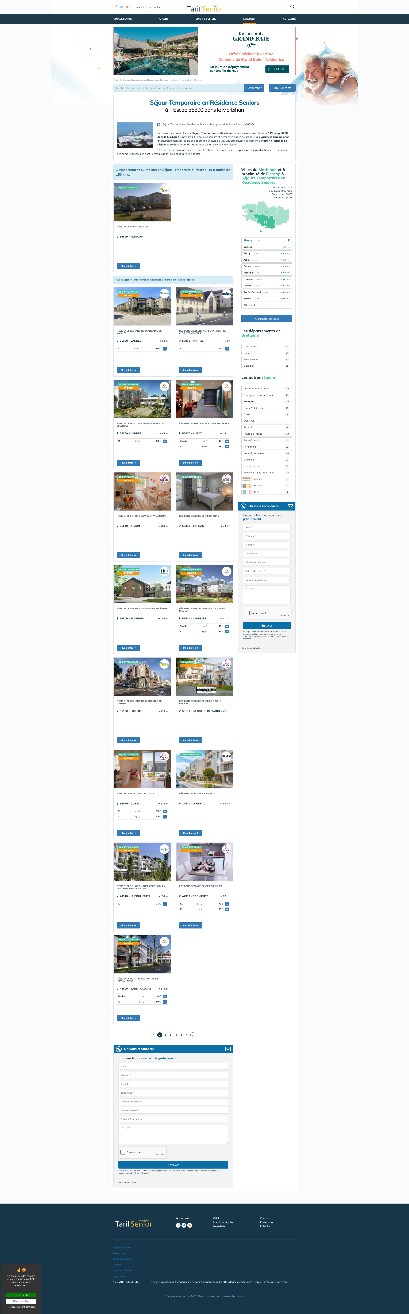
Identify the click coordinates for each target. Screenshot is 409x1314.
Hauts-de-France (266, 433)
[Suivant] (192, 1034)
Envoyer (173, 1165)
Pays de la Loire (265, 466)
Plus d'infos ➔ (128, 266)
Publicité (265, 1226)
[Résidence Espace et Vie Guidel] (142, 769)
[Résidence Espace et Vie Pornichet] (204, 862)
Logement (249, 18)
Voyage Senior (122, 18)
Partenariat (267, 1222)
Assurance (119, 1253)
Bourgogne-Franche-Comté (265, 395)
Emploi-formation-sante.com (271, 1281)
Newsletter (154, 7)
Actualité (289, 18)
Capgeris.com (209, 1281)
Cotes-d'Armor (265, 346)
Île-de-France (266, 440)
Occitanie (265, 459)
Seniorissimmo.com (162, 1281)
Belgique (271, 485)
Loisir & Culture (206, 18)
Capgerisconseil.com (187, 1281)
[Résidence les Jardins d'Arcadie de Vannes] (142, 306)
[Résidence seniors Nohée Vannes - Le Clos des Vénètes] (204, 306)
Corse (265, 414)
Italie (271, 491)
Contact (140, 7)
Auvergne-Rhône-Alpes (266, 388)
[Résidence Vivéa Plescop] (142, 202)
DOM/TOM (249, 420)
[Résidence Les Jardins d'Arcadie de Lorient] (142, 677)
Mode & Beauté (122, 1259)
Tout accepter (21, 1295)
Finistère (265, 353)
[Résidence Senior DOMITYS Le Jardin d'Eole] (204, 584)
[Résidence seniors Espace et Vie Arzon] (142, 491)
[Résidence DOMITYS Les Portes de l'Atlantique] (142, 954)
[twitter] (121, 7)
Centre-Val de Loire (265, 407)
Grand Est (265, 427)
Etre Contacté (282, 88)
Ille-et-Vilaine (265, 359)
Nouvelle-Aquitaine (266, 453)
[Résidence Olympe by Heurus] (204, 769)
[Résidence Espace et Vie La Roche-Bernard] (204, 677)
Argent (163, 18)
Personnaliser (21, 1301)
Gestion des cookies (233, 1296)
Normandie (265, 446)
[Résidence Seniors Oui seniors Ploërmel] (142, 584)
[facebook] (115, 7)
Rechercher (254, 88)
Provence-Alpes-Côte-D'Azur (266, 472)
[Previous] (153, 1034)
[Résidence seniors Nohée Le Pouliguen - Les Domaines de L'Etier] (142, 862)
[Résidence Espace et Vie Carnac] (204, 491)
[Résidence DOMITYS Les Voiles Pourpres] (204, 399)
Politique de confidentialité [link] (21, 1306)
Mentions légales (223, 1222)
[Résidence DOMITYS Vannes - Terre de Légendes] (142, 399)
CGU (216, 1218)
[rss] (127, 7)
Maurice (271, 478)
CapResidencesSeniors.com (235, 1281)
